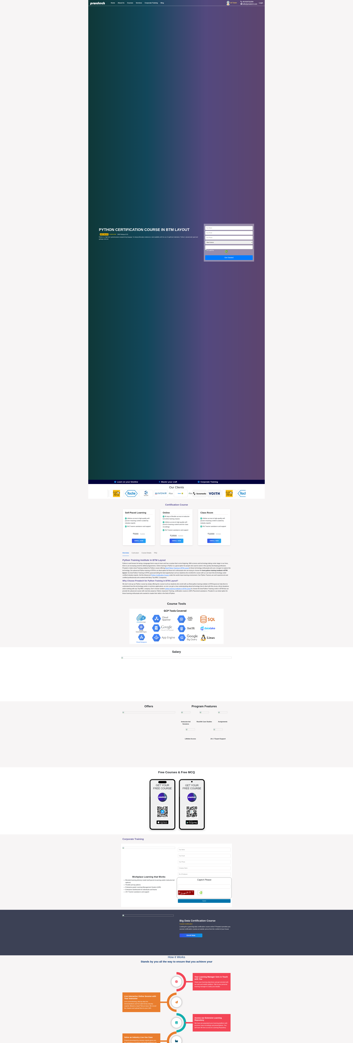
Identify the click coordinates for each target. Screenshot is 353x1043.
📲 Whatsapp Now (176, 529)
